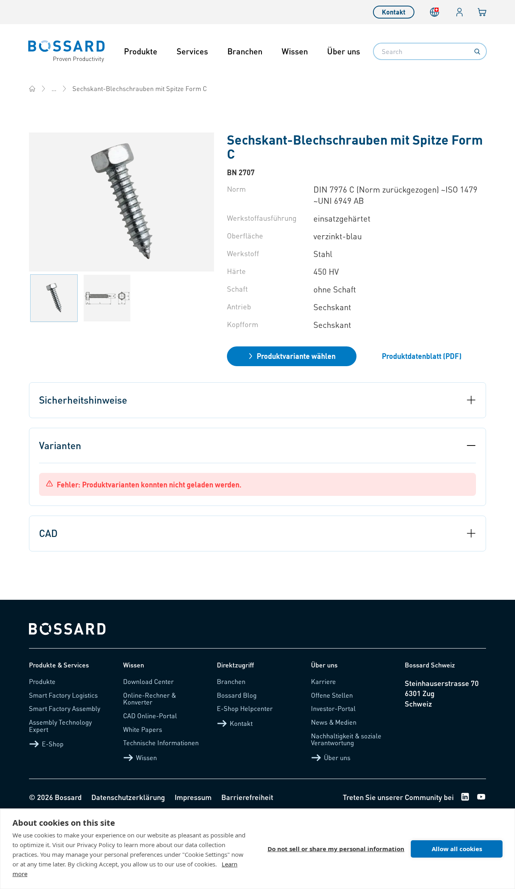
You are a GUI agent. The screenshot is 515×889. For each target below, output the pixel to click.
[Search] (477, 51)
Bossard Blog (237, 695)
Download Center (148, 681)
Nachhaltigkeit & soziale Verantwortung (346, 739)
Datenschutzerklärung (128, 797)
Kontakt (394, 12)
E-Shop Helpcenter (245, 708)
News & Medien (333, 722)
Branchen (244, 51)
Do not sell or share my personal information (336, 849)
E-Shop (53, 744)
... (54, 88)
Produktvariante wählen (296, 356)
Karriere (323, 681)
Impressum (193, 797)
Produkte (140, 51)
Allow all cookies (457, 849)
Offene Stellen (332, 695)
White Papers (142, 729)
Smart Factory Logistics (63, 695)
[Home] (32, 88)
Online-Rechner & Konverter (149, 699)
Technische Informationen (161, 742)
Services (192, 51)
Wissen (295, 51)
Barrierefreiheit (247, 797)
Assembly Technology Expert (60, 726)
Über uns (343, 51)
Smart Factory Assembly (64, 708)
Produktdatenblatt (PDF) (421, 356)
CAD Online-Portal (150, 715)
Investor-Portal (333, 708)
